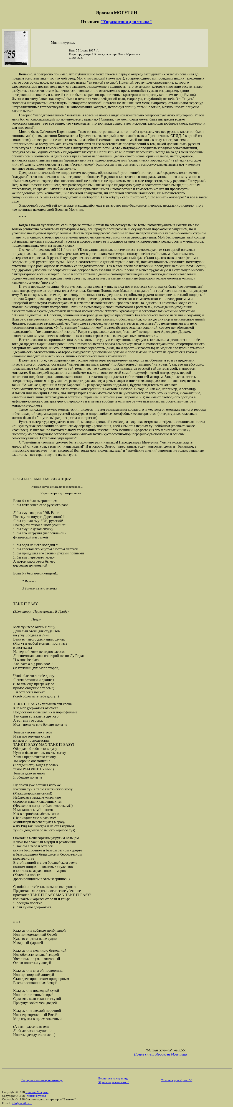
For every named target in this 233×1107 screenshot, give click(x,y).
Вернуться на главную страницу (42, 1080)
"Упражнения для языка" (126, 21)
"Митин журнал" (36, 1095)
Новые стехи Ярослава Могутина (160, 1054)
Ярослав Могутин (36, 1092)
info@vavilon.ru (22, 1103)
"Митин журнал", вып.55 (176, 1080)
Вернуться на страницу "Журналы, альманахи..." (113, 1080)
